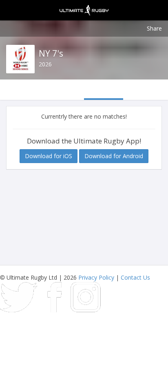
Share (154, 28)
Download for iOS (48, 156)
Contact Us (135, 277)
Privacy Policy (96, 277)
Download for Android (113, 156)
